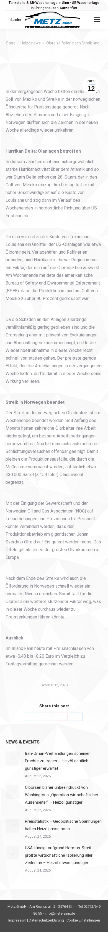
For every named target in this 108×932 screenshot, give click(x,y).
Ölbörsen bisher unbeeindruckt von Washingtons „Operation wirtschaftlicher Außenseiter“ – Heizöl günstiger (61, 795)
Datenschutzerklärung (46, 920)
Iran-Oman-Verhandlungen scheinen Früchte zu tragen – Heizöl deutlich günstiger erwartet (58, 761)
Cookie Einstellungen (83, 920)
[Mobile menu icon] (96, 19)
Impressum (17, 920)
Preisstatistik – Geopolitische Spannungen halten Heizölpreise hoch (63, 825)
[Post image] (12, 758)
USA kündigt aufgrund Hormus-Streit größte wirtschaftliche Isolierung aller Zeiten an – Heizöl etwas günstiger (58, 855)
